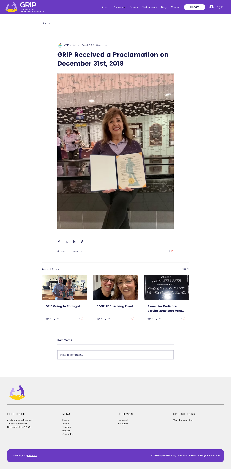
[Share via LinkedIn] (74, 241)
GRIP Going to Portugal (63, 306)
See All (185, 269)
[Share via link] (81, 241)
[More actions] (172, 45)
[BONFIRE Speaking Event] (115, 287)
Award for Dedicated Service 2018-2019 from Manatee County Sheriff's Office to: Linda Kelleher (165, 308)
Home (65, 419)
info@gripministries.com (20, 419)
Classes (66, 427)
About (65, 423)
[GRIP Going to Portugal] (64, 287)
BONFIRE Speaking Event (115, 306)
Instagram (123, 423)
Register (66, 430)
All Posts (46, 23)
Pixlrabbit (32, 455)
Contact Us (68, 434)
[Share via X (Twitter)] (66, 241)
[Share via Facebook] (58, 241)
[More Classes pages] (124, 7)
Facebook (123, 419)
